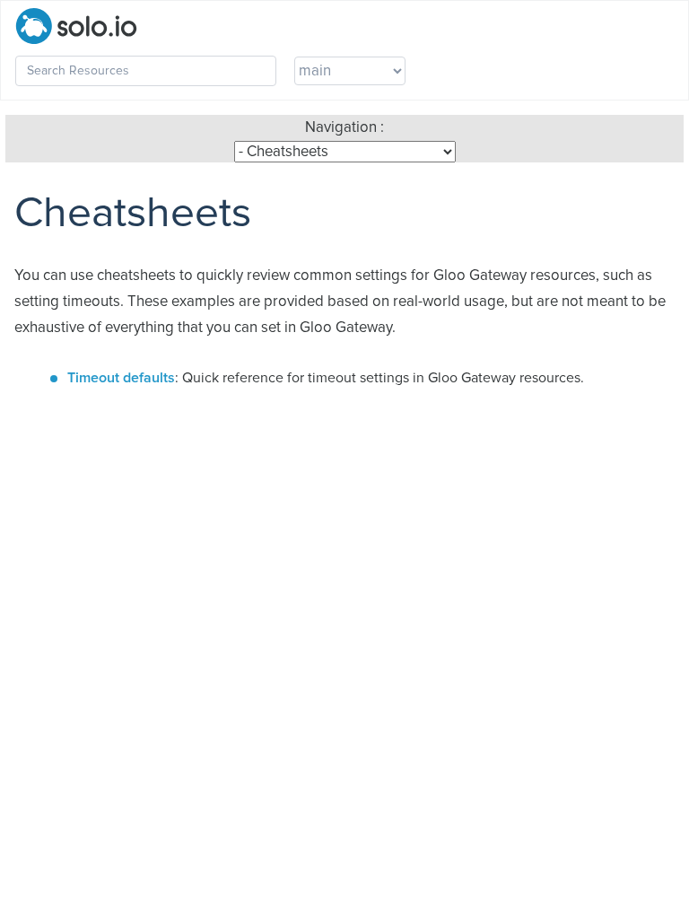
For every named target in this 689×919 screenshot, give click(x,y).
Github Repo (487, 71)
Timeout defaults (121, 378)
